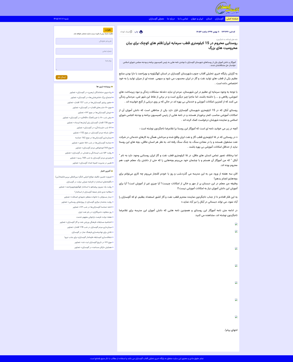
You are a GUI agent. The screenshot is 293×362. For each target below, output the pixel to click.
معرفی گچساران (156, 19)
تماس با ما (183, 19)
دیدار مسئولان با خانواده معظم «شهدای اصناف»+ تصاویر (88, 197)
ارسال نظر (62, 77)
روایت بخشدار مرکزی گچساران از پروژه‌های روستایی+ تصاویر (87, 202)
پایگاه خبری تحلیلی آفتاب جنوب (209, 74)
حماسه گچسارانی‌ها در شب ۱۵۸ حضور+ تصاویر (92, 142)
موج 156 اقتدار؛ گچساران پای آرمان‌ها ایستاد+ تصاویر (90, 122)
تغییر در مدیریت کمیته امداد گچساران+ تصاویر (93, 163)
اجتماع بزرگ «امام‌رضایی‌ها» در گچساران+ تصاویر (92, 97)
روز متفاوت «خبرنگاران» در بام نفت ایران (95, 212)
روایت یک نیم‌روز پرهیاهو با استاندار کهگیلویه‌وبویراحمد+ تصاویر (86, 187)
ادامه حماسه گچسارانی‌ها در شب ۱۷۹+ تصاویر (93, 207)
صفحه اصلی (232, 19)
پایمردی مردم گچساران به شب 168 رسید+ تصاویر (91, 158)
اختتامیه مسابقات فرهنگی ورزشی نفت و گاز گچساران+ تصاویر (86, 222)
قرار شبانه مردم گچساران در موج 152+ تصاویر (93, 132)
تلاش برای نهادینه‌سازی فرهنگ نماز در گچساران (92, 232)
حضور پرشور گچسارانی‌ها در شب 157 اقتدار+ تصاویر (90, 102)
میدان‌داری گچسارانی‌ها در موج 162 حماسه (94, 137)
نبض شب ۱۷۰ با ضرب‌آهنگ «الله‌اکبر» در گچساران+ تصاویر (88, 117)
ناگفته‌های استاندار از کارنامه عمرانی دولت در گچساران (90, 182)
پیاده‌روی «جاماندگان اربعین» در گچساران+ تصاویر (91, 92)
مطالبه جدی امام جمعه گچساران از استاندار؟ (93, 192)
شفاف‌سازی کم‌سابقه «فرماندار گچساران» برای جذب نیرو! (88, 237)
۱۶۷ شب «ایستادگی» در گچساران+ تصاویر (95, 127)
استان (209, 19)
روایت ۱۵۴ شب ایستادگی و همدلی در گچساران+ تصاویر (89, 153)
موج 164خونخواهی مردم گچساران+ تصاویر (94, 147)
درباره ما (171, 19)
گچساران (219, 19)
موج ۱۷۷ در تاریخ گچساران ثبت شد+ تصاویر (94, 242)
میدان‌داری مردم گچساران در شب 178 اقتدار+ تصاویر (90, 227)
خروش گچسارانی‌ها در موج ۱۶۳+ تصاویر (95, 112)
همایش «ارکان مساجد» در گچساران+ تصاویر (93, 247)
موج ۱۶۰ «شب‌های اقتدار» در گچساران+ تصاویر (93, 107)
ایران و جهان (197, 19)
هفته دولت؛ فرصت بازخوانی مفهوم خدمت (94, 217)
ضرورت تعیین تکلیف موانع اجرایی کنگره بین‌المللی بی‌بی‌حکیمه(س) (84, 176)
